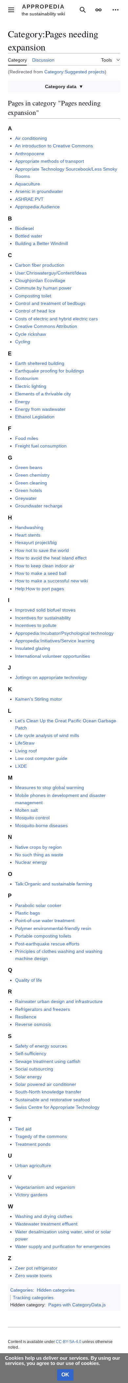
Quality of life (28, 980)
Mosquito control (32, 817)
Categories (21, 1290)
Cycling (22, 341)
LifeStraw (24, 743)
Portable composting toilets (43, 935)
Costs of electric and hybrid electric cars (56, 318)
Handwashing (29, 527)
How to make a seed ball (40, 573)
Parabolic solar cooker (38, 905)
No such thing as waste (39, 854)
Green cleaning (31, 482)
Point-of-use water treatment (45, 920)
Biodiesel (24, 228)
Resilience (25, 1016)
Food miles (26, 438)
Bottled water (28, 235)
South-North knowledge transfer (48, 1091)
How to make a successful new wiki (51, 580)
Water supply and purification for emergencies (62, 1246)
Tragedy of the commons (41, 1136)
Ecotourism (26, 378)
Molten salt (26, 810)
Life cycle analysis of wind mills (47, 735)
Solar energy (28, 1076)
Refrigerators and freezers (42, 1009)
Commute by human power (43, 288)
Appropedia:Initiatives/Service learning (55, 640)
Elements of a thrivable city (43, 393)
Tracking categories (33, 1297)
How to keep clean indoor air (45, 565)
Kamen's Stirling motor (38, 699)
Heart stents (27, 535)
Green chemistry (32, 475)
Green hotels (28, 490)
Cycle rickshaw (30, 334)
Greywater (26, 498)
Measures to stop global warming (49, 787)
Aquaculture (27, 183)
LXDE (21, 766)
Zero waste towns (33, 1275)
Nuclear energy (31, 862)
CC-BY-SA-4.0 (68, 1341)
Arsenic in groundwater (39, 191)
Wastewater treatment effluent (46, 1223)
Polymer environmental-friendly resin (53, 928)
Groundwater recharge (38, 505)
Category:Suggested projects (74, 71)
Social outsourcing (34, 1068)
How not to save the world (42, 550)
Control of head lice (35, 310)
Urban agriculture (33, 1165)
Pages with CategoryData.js (77, 1304)
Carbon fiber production (39, 265)
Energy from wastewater (40, 409)
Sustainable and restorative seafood (52, 1099)
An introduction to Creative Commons (54, 145)
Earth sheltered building (39, 363)
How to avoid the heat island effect (51, 557)
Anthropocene (29, 153)
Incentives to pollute (35, 625)
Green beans (28, 467)
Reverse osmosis (33, 1024)
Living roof (26, 750)
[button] (11, 10)
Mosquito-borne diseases (41, 825)
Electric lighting (30, 386)
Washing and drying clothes (43, 1216)
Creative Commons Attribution (46, 326)
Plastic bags (27, 913)
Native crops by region (38, 847)
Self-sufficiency (30, 1053)
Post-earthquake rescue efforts (47, 943)
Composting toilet (33, 295)
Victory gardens (31, 1194)
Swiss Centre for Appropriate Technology (57, 1107)
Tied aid (23, 1128)
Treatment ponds (33, 1144)
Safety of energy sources (41, 1046)
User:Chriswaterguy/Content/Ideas (51, 272)
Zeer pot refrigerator (36, 1268)
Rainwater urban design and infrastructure (59, 1001)
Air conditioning (31, 138)
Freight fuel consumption (41, 445)
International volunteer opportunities (52, 656)
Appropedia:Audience (37, 206)
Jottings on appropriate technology (51, 677)
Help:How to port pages (39, 588)
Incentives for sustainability (43, 617)
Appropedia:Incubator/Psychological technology (64, 633)
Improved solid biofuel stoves (45, 610)
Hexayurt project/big (36, 542)
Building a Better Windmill (41, 243)
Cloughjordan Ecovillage (40, 280)
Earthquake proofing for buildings (49, 370)
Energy (22, 401)
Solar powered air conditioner (45, 1084)
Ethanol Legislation (34, 416)
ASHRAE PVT (29, 199)
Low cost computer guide (41, 758)
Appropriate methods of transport (49, 161)
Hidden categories (56, 1290)
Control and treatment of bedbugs (50, 303)
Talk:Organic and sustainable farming (53, 883)
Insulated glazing (32, 648)
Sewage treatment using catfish (47, 1061)
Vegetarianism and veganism (45, 1187)
